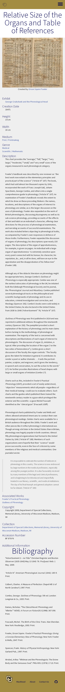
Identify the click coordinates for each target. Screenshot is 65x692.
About (32, 681)
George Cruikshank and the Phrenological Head (26, 101)
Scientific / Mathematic (12, 151)
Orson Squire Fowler (38, 89)
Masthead (20, 681)
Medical (5, 148)
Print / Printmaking (10, 140)
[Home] (4, 4)
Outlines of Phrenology (12, 502)
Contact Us (44, 681)
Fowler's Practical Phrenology (15, 499)
